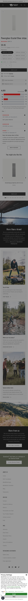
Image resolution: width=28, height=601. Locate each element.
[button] (3, 598)
